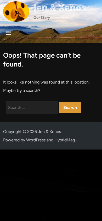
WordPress (36, 139)
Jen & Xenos (59, 8)
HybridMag (64, 139)
